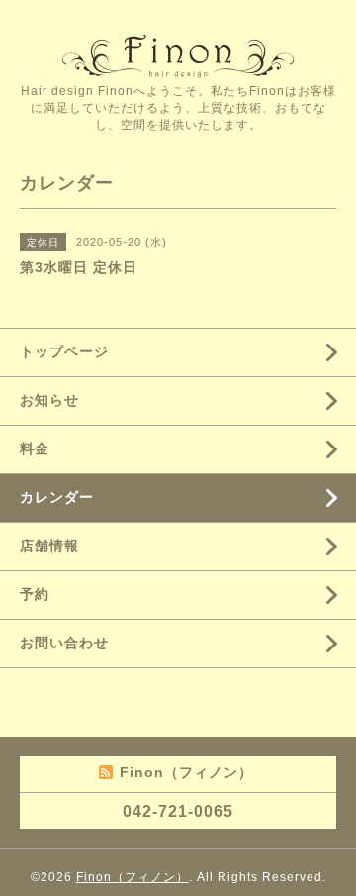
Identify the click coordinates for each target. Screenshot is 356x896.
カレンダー (57, 497)
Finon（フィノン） (132, 877)
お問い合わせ (64, 642)
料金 (34, 448)
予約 (34, 594)
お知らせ (49, 400)
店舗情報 (49, 545)
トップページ (64, 351)
